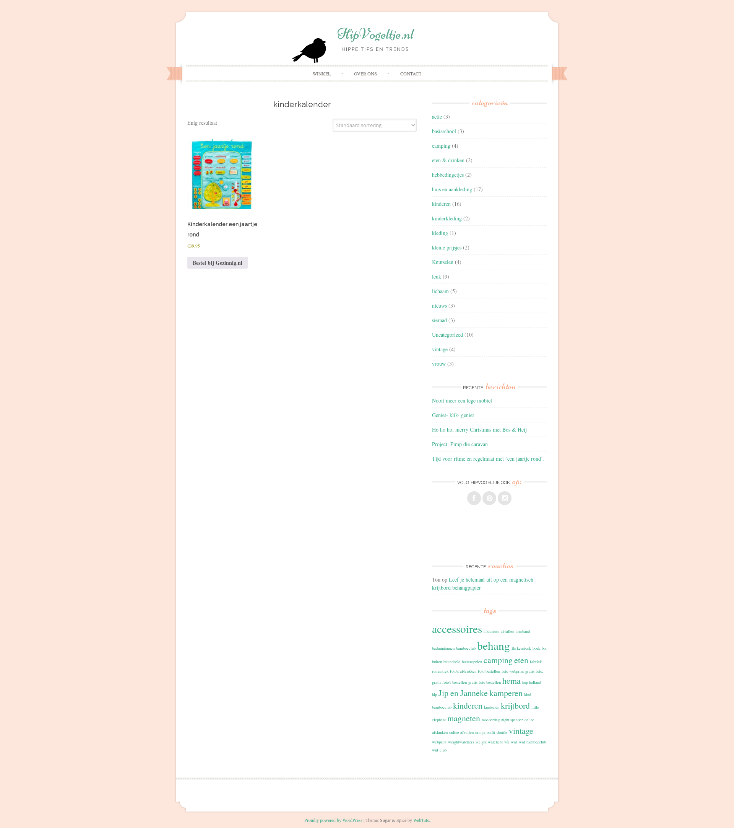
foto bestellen (489, 671)
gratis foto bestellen (484, 682)
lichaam (440, 291)
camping (441, 145)
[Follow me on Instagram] (505, 498)
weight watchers (489, 742)
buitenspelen (472, 661)
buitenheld (451, 661)
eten (521, 659)
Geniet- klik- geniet (453, 415)
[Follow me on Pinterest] (489, 498)
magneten (463, 718)
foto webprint (513, 671)
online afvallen (461, 732)
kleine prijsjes (446, 247)
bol (544, 648)
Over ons (365, 73)
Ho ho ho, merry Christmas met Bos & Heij (479, 429)
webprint (439, 742)
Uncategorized (447, 334)
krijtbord (515, 705)
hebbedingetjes (448, 174)
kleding (440, 232)
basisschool (444, 131)
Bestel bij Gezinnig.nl (217, 263)
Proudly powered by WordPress (333, 820)
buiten (437, 661)
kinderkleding (447, 218)
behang (493, 645)
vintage (440, 349)
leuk (436, 276)
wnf (514, 742)
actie (437, 116)
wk (506, 742)
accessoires (457, 628)
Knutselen (442, 262)
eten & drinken (448, 160)
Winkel (322, 73)
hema (511, 680)
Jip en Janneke (463, 692)
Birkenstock (521, 648)
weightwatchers (461, 742)
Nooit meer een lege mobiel (462, 400)
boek (536, 648)
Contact (410, 73)
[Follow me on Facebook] (474, 498)
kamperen (506, 692)
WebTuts (421, 820)
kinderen (441, 203)
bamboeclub (466, 648)
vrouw (439, 363)
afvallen (507, 631)
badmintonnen (443, 648)
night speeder (512, 719)
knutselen (491, 707)
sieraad (439, 320)
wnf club (439, 750)
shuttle (502, 732)
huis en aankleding (452, 189)
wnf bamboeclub (532, 742)
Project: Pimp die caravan (460, 444)
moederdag (491, 719)
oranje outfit (485, 732)
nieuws (439, 305)
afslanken (491, 631)
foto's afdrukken (463, 671)
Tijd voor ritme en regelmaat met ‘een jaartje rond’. (488, 458)
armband (523, 631)
